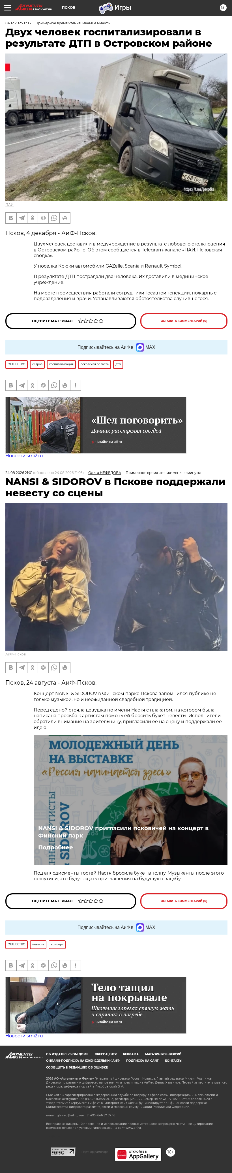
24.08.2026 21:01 (18, 473)
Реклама (131, 1054)
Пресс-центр (106, 1054)
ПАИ (9, 204)
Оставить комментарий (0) (184, 321)
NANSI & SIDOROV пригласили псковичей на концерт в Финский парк (123, 832)
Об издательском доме (67, 1054)
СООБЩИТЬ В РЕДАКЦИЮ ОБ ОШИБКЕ (77, 1067)
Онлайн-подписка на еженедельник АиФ (83, 1061)
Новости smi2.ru (24, 455)
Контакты (173, 1061)
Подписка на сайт (142, 1061)
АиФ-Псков (15, 654)
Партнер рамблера (94, 1151)
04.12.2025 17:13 (18, 23)
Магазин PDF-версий (163, 1054)
